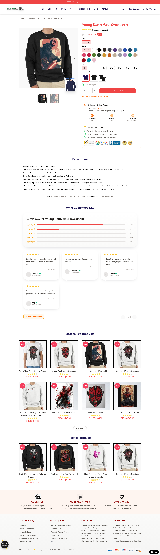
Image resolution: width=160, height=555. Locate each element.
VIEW (33, 366)
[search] (123, 9)
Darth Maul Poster (95, 413)
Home (21, 18)
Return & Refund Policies (60, 532)
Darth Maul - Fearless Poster (64, 413)
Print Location (87, 72)
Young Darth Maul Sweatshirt (96, 371)
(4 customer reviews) (100, 30)
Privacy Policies (25, 532)
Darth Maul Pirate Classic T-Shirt (32, 371)
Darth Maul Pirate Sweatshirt (127, 371)
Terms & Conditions (26, 529)
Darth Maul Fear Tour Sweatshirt (64, 474)
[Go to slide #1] (42, 98)
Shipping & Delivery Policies (61, 525)
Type (84, 38)
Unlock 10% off (4, 544)
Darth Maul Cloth (33, 18)
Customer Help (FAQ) (59, 538)
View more (80, 428)
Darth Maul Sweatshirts (52, 18)
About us (22, 525)
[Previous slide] (22, 57)
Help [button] (155, 552)
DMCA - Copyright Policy (28, 535)
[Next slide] (74, 57)
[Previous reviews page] (123, 317)
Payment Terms (56, 529)
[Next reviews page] (134, 317)
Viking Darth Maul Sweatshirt (64, 371)
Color (84, 46)
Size (83, 64)
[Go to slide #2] (54, 98)
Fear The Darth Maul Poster (127, 413)
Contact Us (55, 535)
